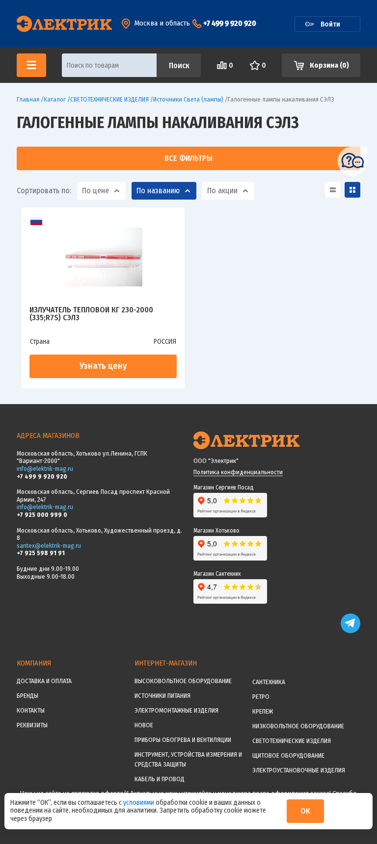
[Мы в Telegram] (350, 631)
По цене (95, 190)
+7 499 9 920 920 (229, 23)
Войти (330, 24)
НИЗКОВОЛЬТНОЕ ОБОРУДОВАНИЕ (298, 726)
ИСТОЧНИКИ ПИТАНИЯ (162, 695)
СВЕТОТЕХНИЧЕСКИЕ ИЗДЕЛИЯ (291, 740)
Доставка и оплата (44, 681)
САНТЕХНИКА (268, 682)
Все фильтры (188, 158)
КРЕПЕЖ (262, 711)
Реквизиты (32, 725)
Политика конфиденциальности (238, 472)
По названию (158, 190)
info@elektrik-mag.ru (45, 468)
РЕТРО (260, 696)
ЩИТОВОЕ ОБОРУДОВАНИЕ (288, 755)
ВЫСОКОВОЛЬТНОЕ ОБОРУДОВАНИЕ (183, 681)
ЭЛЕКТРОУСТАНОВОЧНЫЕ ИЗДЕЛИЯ (298, 770)
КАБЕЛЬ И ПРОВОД (160, 779)
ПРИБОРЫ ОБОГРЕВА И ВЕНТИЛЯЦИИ (183, 739)
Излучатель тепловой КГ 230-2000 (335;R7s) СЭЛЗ (91, 314)
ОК (305, 811)
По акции (222, 190)
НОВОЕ (144, 725)
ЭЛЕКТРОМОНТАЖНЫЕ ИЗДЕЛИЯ (176, 710)
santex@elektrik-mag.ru (49, 545)
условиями (139, 802)
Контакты (31, 710)
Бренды (27, 695)
